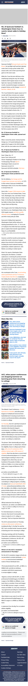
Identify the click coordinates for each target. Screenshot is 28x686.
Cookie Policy (5, 662)
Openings (20, 652)
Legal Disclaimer (22, 662)
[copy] (10, 38)
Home (2, 362)
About (3, 652)
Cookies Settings (6, 668)
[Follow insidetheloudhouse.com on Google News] (24, 312)
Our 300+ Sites (21, 654)
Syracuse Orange (9, 640)
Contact (3, 654)
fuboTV (17, 161)
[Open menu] (2, 2)
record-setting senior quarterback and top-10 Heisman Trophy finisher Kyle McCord (13, 275)
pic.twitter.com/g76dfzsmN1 (9, 472)
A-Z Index (20, 665)
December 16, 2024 (6, 269)
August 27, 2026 (18, 474)
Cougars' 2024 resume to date (16, 191)
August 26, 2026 (5, 508)
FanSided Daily (5, 657)
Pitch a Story (20, 657)
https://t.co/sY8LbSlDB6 (8, 231)
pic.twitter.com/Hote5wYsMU (9, 610)
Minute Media (8, 671)
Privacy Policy (5, 660)
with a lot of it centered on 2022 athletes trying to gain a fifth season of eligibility (12, 451)
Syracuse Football (10, 362)
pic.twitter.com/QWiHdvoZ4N (17, 504)
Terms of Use (21, 660)
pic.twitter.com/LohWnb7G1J (9, 543)
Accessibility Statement (8, 665)
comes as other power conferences (11, 524)
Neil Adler (5, 35)
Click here (21, 168)
